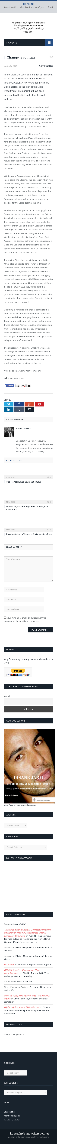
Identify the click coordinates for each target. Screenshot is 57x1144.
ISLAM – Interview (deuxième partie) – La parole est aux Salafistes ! (27, 1010)
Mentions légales (12, 1115)
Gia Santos (9, 964)
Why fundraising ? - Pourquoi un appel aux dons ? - (28, 659)
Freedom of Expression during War (34, 964)
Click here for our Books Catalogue (20, 804)
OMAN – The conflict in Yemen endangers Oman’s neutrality (27, 975)
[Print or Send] (23, 386)
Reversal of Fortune (22, 981)
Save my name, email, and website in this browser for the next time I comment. (25, 619)
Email (7, 696)
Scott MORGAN (24, 428)
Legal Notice (10, 1111)
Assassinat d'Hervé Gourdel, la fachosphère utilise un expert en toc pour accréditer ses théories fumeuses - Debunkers (27, 932)
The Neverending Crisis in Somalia (23, 481)
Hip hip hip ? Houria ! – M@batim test (21, 1007)
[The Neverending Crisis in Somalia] (28, 475)
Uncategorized (45, 66)
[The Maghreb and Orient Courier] (28, 26)
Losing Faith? (19, 924)
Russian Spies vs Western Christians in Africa (29, 534)
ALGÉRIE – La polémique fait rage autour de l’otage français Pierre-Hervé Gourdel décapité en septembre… (27, 938)
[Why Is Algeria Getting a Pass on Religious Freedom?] (28, 499)
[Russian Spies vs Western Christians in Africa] (28, 527)
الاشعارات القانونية (12, 1119)
